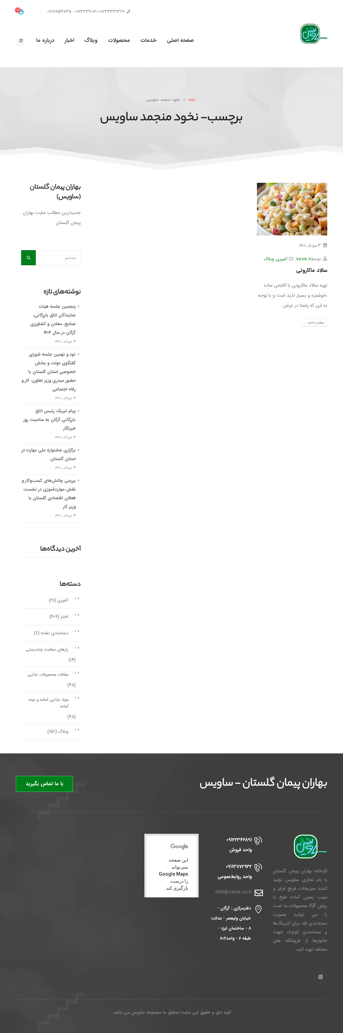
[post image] (292, 209)
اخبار (69, 40)
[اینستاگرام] (20, 40)
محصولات (119, 40)
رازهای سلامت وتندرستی (47, 649)
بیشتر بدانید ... (314, 322)
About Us (184, 11)
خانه (191, 99)
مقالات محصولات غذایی (47, 674)
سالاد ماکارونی (311, 270)
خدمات (148, 40)
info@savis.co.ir (233, 892)
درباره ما (45, 40)
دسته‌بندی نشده (54, 633)
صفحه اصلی (180, 40)
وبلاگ (90, 40)
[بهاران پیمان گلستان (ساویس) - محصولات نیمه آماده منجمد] (307, 34)
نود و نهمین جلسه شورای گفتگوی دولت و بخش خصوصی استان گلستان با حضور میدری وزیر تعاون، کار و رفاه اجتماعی (48, 372)
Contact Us (154, 11)
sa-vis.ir (303, 259)
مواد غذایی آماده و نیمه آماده (48, 703)
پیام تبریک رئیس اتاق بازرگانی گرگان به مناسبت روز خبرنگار (49, 420)
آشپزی (281, 259)
